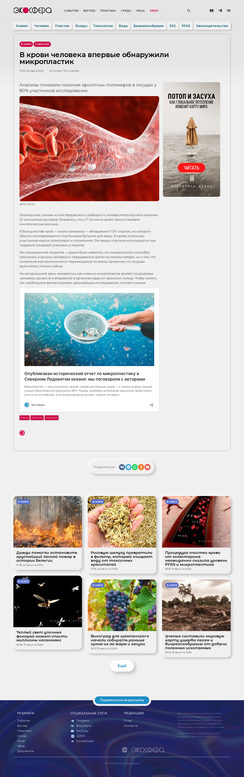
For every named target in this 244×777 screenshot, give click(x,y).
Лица (140, 10)
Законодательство (212, 26)
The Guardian (71, 70)
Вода (123, 26)
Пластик (62, 26)
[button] (122, 467)
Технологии (103, 26)
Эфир (154, 10)
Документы (25, 751)
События (71, 10)
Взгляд (89, 10)
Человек (41, 26)
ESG (173, 26)
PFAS (186, 26)
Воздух (81, 26)
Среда (126, 10)
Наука (24, 417)
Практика (108, 10)
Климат (22, 26)
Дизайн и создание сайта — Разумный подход (207, 770)
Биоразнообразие (148, 26)
